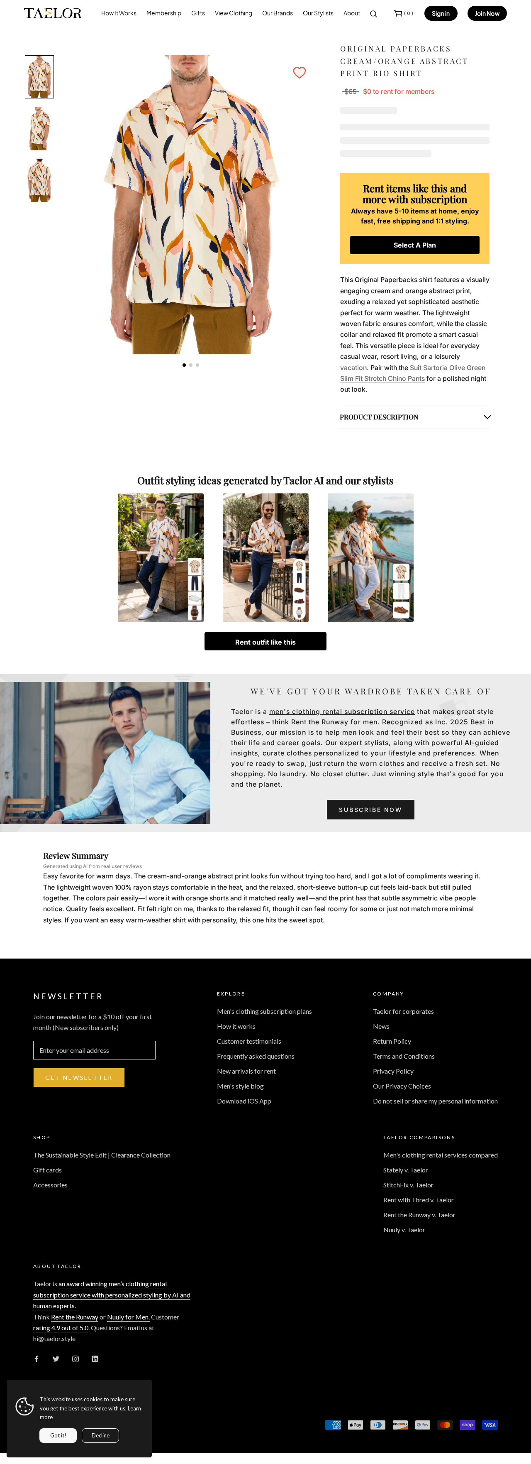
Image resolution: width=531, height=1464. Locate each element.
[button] (299, 72)
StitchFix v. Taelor (408, 1185)
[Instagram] (75, 1358)
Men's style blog (240, 1086)
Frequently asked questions (256, 1056)
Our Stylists (318, 13)
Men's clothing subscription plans (264, 1011)
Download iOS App (244, 1101)
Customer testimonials (249, 1041)
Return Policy (392, 1041)
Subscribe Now (370, 809)
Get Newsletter (79, 1077)
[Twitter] (56, 1358)
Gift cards (47, 1170)
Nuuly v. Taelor (404, 1229)
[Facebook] (36, 1358)
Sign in (441, 13)
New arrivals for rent (246, 1071)
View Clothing (233, 13)
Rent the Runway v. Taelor (419, 1215)
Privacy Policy (393, 1071)
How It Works (118, 13)
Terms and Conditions (404, 1056)
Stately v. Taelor (405, 1170)
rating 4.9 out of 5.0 (60, 1328)
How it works (236, 1026)
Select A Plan (415, 245)
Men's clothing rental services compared (440, 1155)
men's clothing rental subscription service (342, 711)
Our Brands (277, 13)
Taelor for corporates (403, 1011)
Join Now (487, 13)
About (351, 13)
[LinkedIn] (95, 1358)
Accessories (50, 1185)
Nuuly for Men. (128, 1317)
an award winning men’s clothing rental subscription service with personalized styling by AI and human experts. (111, 1295)
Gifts (198, 13)
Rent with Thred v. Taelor (418, 1200)
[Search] (374, 13)
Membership (163, 13)
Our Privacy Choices (402, 1086)
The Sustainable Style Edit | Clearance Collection (102, 1155)
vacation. (354, 367)
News (381, 1026)
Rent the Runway (74, 1317)
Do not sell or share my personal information (435, 1101)
